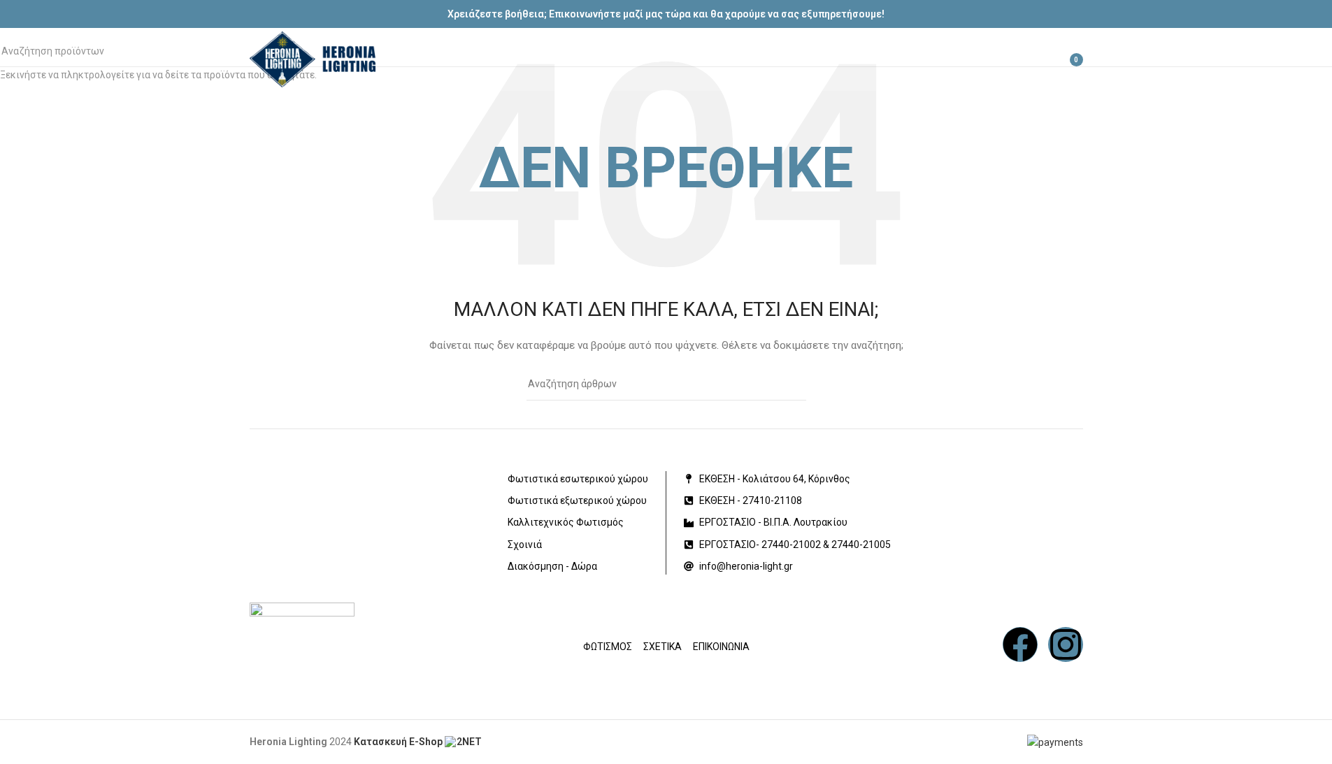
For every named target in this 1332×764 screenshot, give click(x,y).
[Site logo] (312, 58)
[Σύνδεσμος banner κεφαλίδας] (666, 14)
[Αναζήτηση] (1009, 59)
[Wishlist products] (1034, 59)
